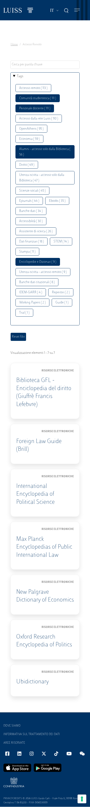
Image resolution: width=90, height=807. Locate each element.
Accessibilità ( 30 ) (31, 221)
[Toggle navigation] (77, 10)
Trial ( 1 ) (24, 313)
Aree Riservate (14, 743)
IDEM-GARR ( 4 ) (30, 292)
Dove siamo (12, 725)
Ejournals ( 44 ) (29, 201)
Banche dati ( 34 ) (31, 211)
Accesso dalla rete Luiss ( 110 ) (38, 118)
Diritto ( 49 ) (26, 165)
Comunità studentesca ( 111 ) (37, 98)
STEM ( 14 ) (61, 241)
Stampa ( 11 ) (27, 252)
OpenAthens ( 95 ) (31, 129)
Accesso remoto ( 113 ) (33, 88)
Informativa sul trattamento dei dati (31, 734)
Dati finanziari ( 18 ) (31, 241)
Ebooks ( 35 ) (57, 201)
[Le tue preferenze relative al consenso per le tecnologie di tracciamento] (82, 799)
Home (14, 44)
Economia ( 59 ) (29, 139)
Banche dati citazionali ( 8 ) (37, 282)
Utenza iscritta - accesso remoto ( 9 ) (43, 272)
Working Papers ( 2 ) (32, 302)
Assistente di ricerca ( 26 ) (36, 231)
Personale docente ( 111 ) (34, 108)
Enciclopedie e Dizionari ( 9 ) (37, 262)
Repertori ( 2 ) (61, 292)
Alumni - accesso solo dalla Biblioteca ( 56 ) (44, 151)
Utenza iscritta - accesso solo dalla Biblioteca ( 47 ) (41, 177)
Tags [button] (20, 76)
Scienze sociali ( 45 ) (32, 191)
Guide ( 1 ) (62, 302)
